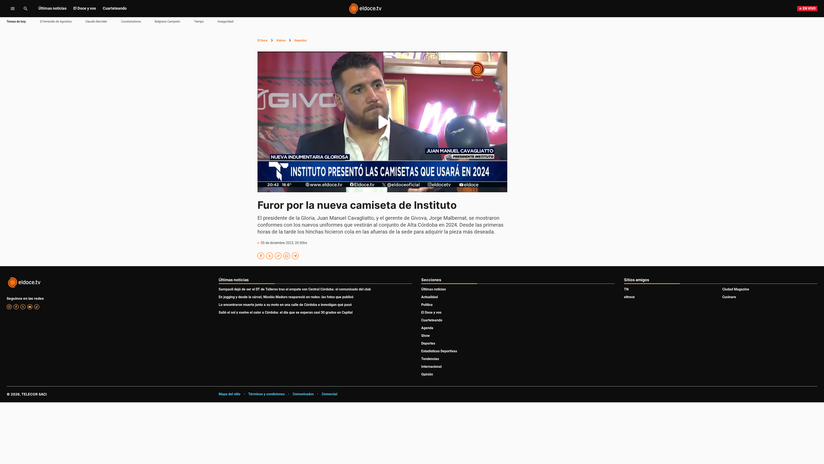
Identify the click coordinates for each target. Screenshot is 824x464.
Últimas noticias (52, 8)
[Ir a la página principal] (365, 8)
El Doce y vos (84, 8)
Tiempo (199, 21)
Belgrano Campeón (167, 21)
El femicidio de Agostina (56, 21)
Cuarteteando (115, 8)
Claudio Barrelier (96, 21)
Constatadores (131, 21)
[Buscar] (26, 8)
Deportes (300, 40)
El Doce (263, 40)
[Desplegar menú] (9, 8)
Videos (281, 40)
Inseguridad (225, 21)
